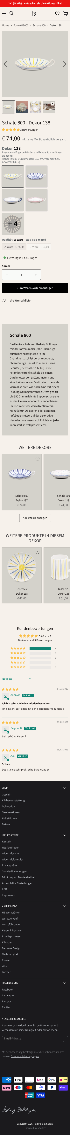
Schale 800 (39, 25)
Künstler (7, 942)
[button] (11, 130)
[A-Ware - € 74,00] (14, 251)
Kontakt (6, 842)
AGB (4, 889)
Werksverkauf (10, 919)
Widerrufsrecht (10, 854)
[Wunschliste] (57, 13)
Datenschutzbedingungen (25, 1056)
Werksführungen (11, 925)
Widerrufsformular (12, 860)
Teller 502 (21, 589)
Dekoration (8, 807)
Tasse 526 (63, 589)
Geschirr (6, 795)
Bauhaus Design (11, 948)
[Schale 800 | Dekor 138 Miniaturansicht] (8, 107)
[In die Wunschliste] (37, 459)
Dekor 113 (63, 500)
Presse (6, 960)
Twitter (6, 1007)
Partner (6, 972)
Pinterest (7, 1002)
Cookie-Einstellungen (14, 871)
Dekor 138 (22, 594)
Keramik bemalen (12, 931)
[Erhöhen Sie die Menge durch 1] (36, 275)
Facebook (7, 990)
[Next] (64, 64)
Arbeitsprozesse (11, 936)
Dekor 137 (22, 500)
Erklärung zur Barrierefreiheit (18, 877)
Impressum (8, 895)
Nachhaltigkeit (10, 954)
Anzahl (6, 266)
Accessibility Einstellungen (17, 883)
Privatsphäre (9, 865)
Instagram (8, 996)
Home (5, 25)
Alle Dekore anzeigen (35, 518)
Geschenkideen (11, 812)
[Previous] (6, 64)
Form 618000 (20, 25)
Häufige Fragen (10, 848)
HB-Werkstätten (11, 913)
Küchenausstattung (13, 800)
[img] (10, 690)
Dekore (6, 824)
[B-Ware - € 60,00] (39, 251)
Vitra (4, 966)
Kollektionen (9, 818)
